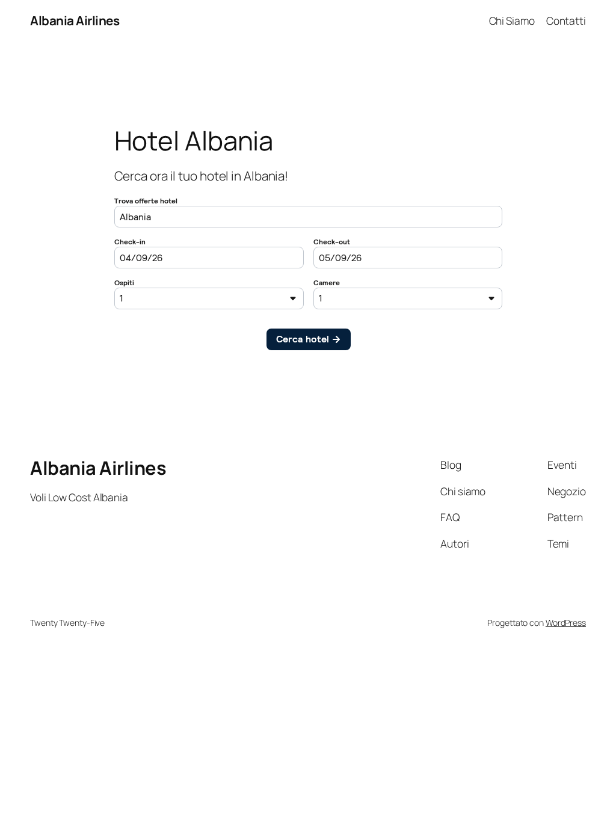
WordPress (566, 622)
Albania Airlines (74, 20)
